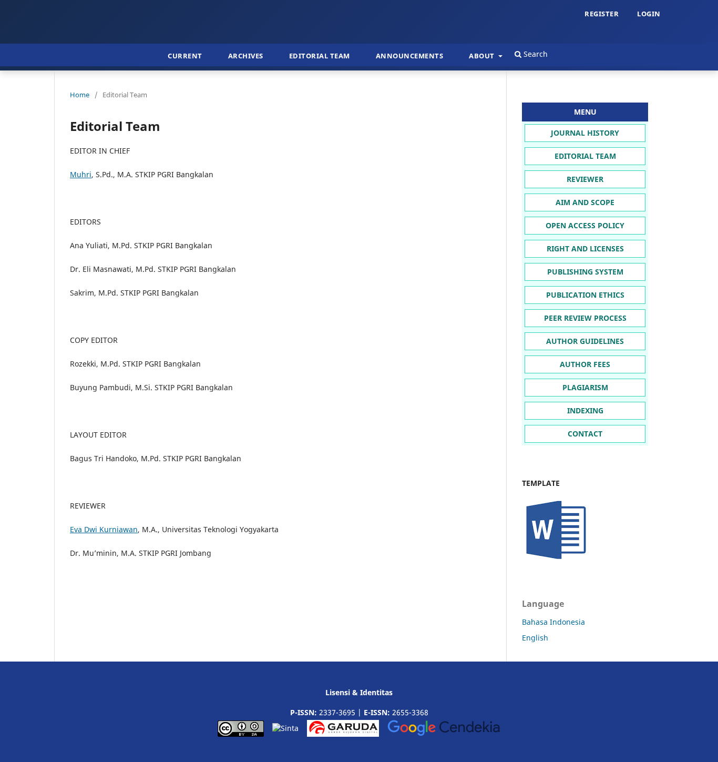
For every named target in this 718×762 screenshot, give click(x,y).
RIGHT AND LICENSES (585, 248)
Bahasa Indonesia (553, 622)
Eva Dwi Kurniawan (104, 529)
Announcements (410, 55)
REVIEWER (585, 179)
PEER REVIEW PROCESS (585, 318)
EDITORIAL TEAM (585, 156)
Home (79, 94)
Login (649, 13)
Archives (245, 55)
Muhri (80, 174)
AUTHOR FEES (585, 364)
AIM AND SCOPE (585, 202)
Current (185, 55)
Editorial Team (319, 55)
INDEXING (585, 410)
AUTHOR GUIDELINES (585, 341)
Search (534, 54)
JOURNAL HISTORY (585, 133)
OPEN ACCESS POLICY (585, 225)
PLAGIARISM (585, 387)
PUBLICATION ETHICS (585, 295)
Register (601, 13)
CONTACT (585, 434)
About (482, 55)
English (535, 638)
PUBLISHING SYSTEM (585, 272)
